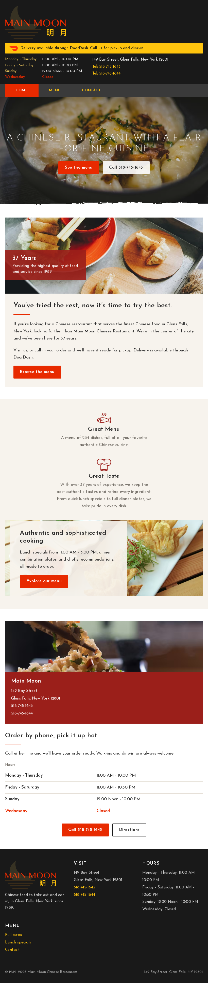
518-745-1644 (22, 713)
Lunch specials (18, 942)
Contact (91, 90)
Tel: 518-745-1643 (106, 67)
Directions (129, 830)
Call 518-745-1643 (126, 168)
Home (22, 90)
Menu (55, 90)
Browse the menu (37, 372)
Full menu (13, 935)
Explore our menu (44, 581)
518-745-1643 (22, 706)
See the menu (79, 168)
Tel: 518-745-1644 (106, 74)
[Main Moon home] (35, 22)
